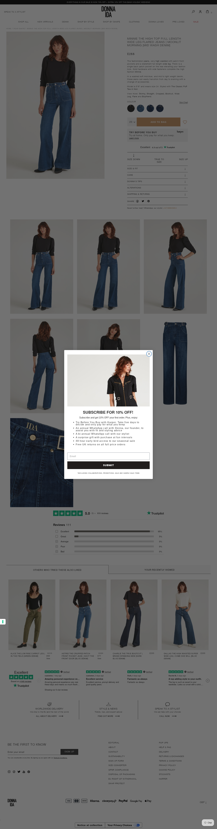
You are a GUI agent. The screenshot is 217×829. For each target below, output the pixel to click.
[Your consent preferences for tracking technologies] (3, 622)
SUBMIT (108, 465)
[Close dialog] (149, 353)
